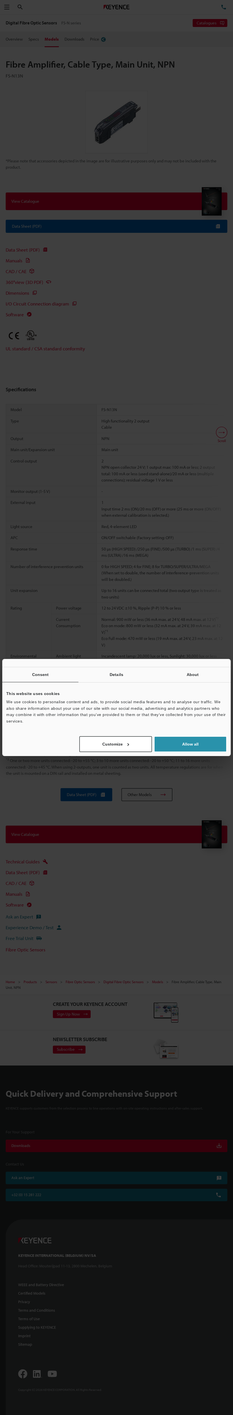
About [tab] (193, 674)
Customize (112, 744)
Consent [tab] (40, 674)
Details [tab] (116, 674)
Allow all (190, 744)
